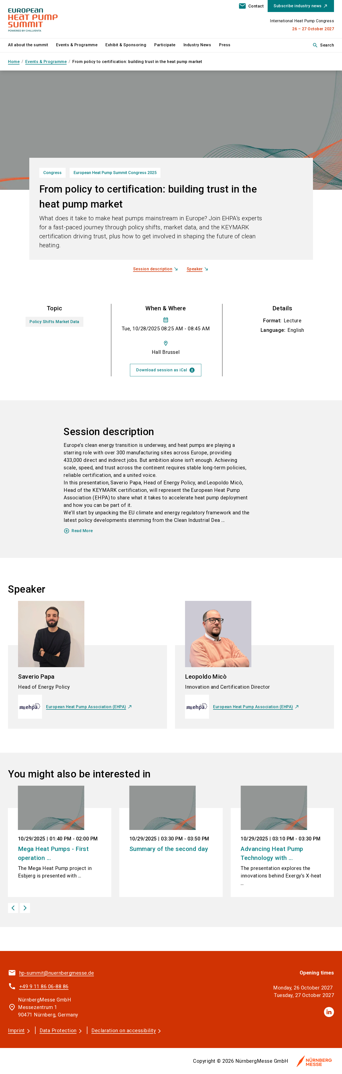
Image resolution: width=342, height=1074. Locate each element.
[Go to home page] (46, 19)
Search (323, 45)
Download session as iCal (165, 370)
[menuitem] (32, 45)
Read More (78, 531)
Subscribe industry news (298, 6)
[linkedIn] (329, 1012)
